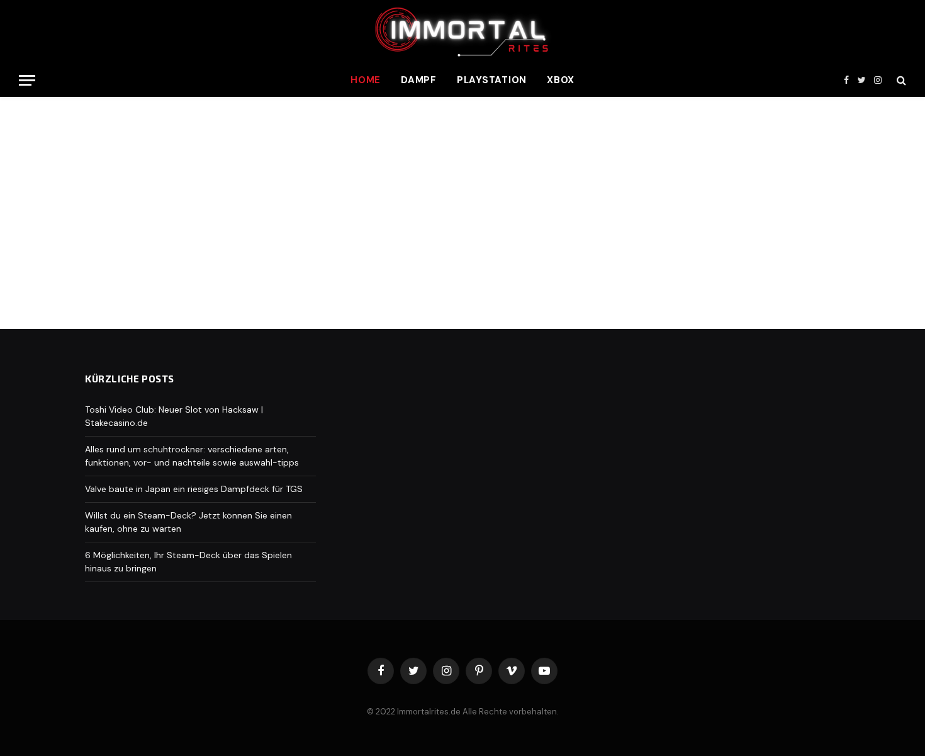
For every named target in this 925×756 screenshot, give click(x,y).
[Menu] (27, 80)
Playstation (492, 80)
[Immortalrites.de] (463, 31)
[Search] (900, 80)
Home (365, 80)
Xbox (561, 80)
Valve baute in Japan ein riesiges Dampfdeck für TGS (194, 489)
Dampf (419, 80)
